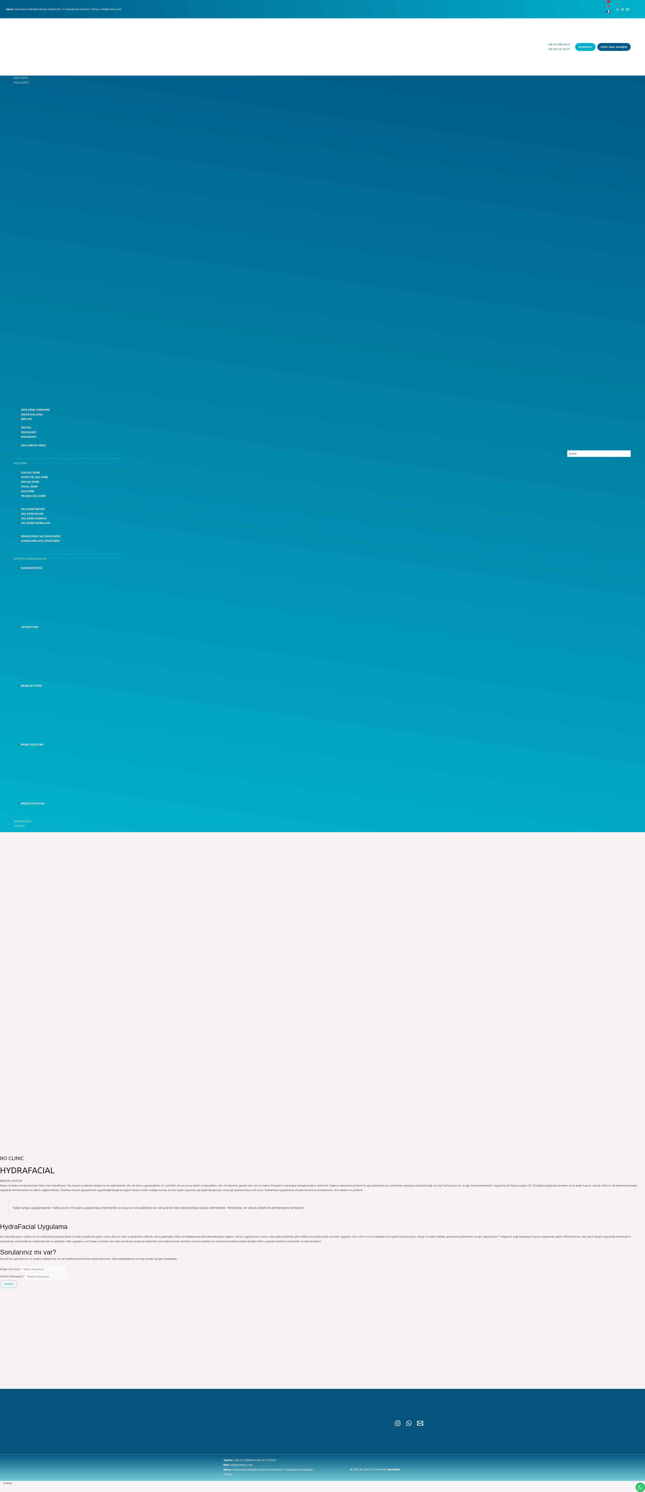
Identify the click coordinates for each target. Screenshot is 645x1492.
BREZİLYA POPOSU (33, 803)
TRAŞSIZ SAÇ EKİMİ (33, 496)
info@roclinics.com (241, 1464)
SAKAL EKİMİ (29, 486)
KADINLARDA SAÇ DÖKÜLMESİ (40, 540)
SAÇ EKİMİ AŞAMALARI (35, 523)
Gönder (9, 1284)
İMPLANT (26, 419)
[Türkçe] (609, 2)
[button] (322, 1483)
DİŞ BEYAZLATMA (32, 414)
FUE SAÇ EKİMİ (30, 472)
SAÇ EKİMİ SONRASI (33, 518)
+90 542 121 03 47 (559, 49)
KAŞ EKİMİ (27, 491)
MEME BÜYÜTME (31, 685)
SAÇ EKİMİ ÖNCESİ (33, 509)
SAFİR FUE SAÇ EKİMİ (34, 477)
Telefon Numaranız (12, 1276)
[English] (609, 7)
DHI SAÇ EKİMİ (30, 481)
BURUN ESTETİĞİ (31, 568)
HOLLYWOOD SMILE (33, 445)
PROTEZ (26, 427)
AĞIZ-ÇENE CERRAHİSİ (35, 409)
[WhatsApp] (617, 9)
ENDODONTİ (28, 436)
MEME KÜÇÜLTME (32, 744)
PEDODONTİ (28, 432)
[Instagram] (622, 9)
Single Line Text (10, 1269)
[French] (609, 12)
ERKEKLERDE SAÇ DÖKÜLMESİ (40, 536)
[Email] (627, 9)
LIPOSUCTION (29, 627)
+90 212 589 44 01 (559, 44)
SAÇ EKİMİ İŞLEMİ (32, 513)
